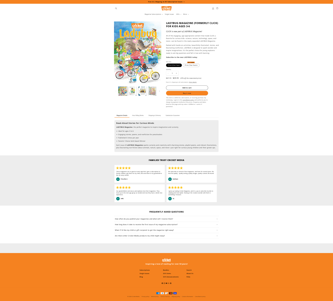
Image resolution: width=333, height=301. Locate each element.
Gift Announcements (171, 277)
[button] (116, 8)
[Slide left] (116, 91)
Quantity (168, 69)
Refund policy (155, 296)
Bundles (166, 270)
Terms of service (165, 296)
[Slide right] (159, 91)
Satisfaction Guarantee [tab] (173, 115)
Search (189, 270)
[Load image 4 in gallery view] (152, 91)
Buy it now (187, 93)
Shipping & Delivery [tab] (154, 115)
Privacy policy (145, 296)
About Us (190, 273)
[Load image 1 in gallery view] (122, 91)
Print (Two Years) (191, 65)
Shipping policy (176, 296)
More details (193, 82)
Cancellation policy (200, 296)
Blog (141, 277)
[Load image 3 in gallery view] (142, 91)
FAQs (188, 277)
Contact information (187, 296)
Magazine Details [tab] (122, 115)
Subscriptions (145, 270)
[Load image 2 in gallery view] (132, 91)
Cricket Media (136, 296)
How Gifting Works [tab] (138, 115)
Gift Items (167, 273)
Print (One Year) (174, 65)
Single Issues (144, 273)
